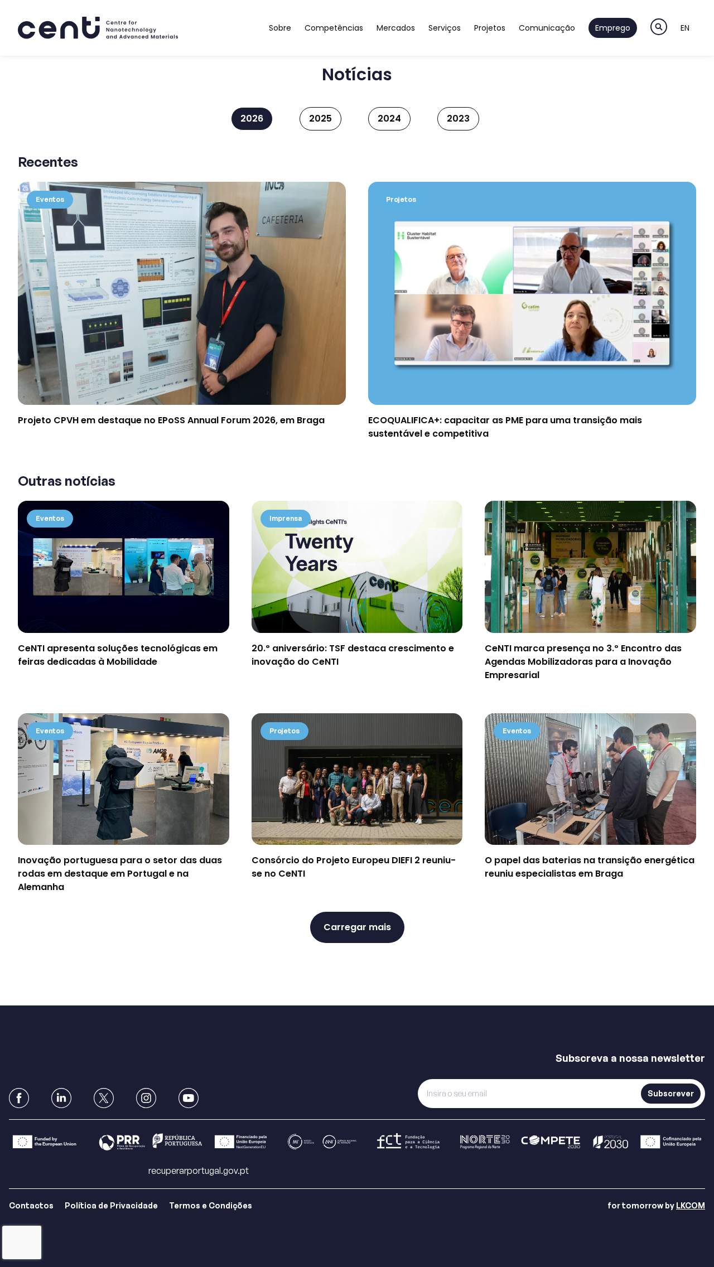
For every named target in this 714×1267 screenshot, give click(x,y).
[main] (357, 513)
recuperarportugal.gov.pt (198, 1170)
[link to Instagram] (146, 1098)
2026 (251, 118)
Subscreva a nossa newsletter (630, 1058)
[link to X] (104, 1098)
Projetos (489, 27)
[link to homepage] (98, 28)
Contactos (31, 1205)
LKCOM (690, 1205)
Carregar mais (357, 927)
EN (685, 27)
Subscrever (671, 1093)
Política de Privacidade (111, 1205)
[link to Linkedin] (61, 1098)
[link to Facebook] (19, 1098)
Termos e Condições (210, 1205)
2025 (320, 118)
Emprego (612, 27)
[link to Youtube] (188, 1098)
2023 (458, 118)
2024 (389, 118)
